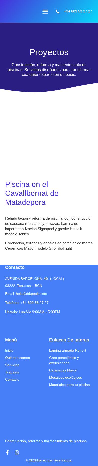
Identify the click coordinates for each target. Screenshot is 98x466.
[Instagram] (17, 452)
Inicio (9, 350)
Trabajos (12, 372)
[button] (45, 11)
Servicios (12, 365)
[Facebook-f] (7, 452)
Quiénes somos (17, 358)
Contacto (12, 379)
